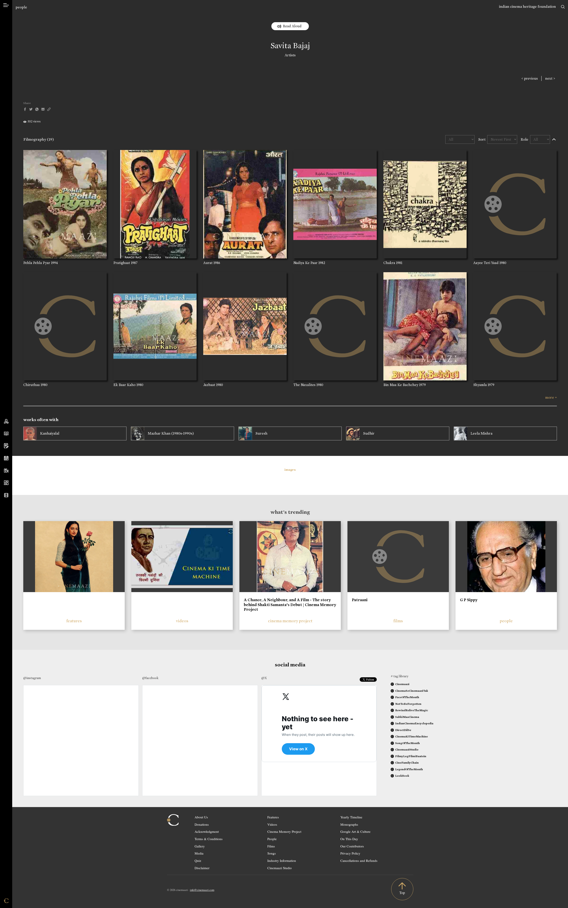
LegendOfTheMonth (409, 769)
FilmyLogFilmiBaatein (410, 756)
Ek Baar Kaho (124, 385)
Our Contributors (352, 846)
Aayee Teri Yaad (486, 263)
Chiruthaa (31, 385)
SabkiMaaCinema (407, 717)
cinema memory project (290, 620)
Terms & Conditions (209, 839)
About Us (201, 817)
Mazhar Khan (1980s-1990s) (171, 433)
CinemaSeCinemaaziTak (411, 690)
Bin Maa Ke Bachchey (400, 385)
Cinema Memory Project (284, 831)
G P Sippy (468, 599)
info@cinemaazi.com (202, 890)
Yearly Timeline (351, 817)
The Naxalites (304, 385)
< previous (529, 78)
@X (264, 678)
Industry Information (281, 860)
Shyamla (480, 385)
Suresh (261, 433)
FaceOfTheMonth (407, 697)
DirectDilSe (403, 730)
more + (551, 397)
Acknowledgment (207, 831)
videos (182, 620)
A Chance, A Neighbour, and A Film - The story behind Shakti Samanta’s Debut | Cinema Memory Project (290, 604)
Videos (272, 824)
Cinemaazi (402, 684)
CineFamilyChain (407, 762)
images (290, 470)
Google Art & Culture (355, 831)
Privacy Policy (350, 853)
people (21, 7)
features (74, 620)
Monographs (349, 824)
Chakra (389, 263)
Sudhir (369, 433)
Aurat (208, 263)
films (398, 620)
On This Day (349, 839)
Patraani (359, 599)
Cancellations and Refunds (358, 860)
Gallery (200, 846)
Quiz (198, 860)
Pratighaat (121, 263)
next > (550, 78)
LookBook (402, 775)
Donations (202, 824)
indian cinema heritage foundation (527, 6)
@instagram (32, 678)
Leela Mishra (481, 433)
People (272, 839)
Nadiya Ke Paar (305, 263)
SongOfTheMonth (407, 743)
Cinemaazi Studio (279, 868)
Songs (271, 853)
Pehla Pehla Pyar (36, 263)
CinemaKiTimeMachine (411, 736)
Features (273, 817)
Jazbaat (209, 385)
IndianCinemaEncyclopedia (414, 723)
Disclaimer (202, 868)
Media (199, 853)
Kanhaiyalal (49, 433)
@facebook (150, 678)
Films (271, 846)
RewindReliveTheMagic (411, 710)
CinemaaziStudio (406, 749)
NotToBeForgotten (408, 703)
